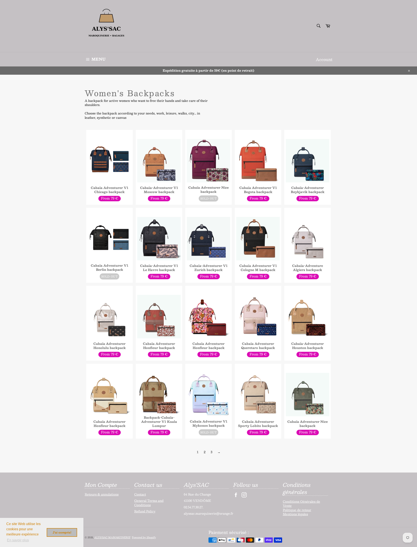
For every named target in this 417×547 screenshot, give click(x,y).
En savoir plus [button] (18, 540)
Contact (140, 494)
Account (324, 59)
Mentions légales (295, 514)
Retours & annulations (102, 494)
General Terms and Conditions (149, 502)
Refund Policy (145, 511)
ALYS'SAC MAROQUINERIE (112, 537)
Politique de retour (297, 509)
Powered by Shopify (144, 537)
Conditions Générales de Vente (301, 503)
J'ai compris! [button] (62, 532)
